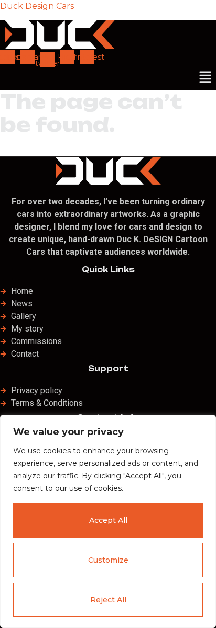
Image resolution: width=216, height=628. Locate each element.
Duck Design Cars (37, 6)
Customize (108, 560)
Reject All (108, 599)
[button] (205, 78)
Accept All (108, 520)
